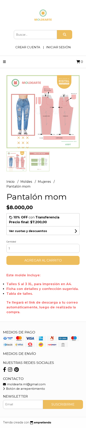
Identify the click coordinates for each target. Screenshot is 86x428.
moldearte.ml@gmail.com (26, 384)
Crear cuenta (27, 47)
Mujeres (45, 182)
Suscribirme (63, 404)
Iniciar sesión (58, 47)
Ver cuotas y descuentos (28, 231)
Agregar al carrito (43, 260)
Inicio (10, 182)
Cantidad (11, 241)
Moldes (26, 182)
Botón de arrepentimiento (25, 389)
